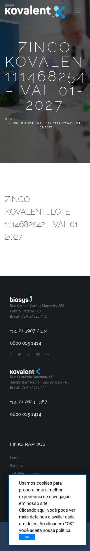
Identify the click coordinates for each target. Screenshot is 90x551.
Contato (16, 466)
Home (9, 119)
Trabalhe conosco (24, 473)
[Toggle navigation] (78, 11)
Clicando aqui (32, 510)
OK (27, 536)
